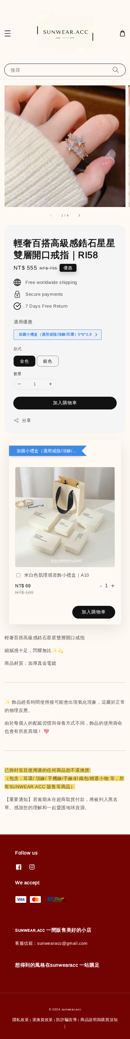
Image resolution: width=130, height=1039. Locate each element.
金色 (24, 361)
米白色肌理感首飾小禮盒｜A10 (56, 575)
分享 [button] (26, 420)
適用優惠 (23, 321)
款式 (18, 349)
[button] (7, 33)
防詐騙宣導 (66, 1019)
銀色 (47, 361)
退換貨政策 (42, 1019)
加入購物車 (65, 402)
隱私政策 (20, 1019)
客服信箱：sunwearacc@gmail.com (51, 943)
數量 (18, 373)
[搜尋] (115, 70)
